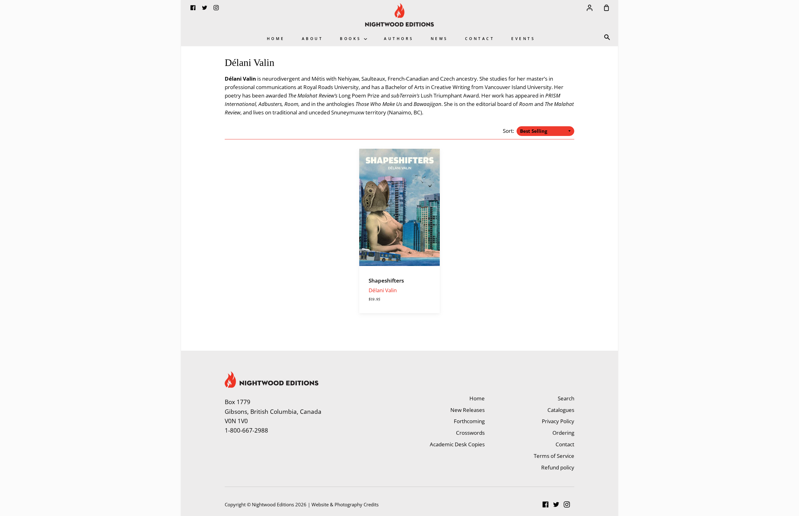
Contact (480, 38)
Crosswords (470, 432)
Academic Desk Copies (457, 444)
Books (352, 38)
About (312, 38)
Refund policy (557, 467)
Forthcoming (469, 421)
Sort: (509, 130)
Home (276, 38)
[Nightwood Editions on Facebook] (545, 504)
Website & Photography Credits (345, 504)
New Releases (467, 409)
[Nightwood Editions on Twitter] (556, 504)
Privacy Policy (558, 421)
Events (523, 38)
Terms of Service (554, 455)
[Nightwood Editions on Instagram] (567, 504)
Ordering (563, 432)
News (439, 38)
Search (566, 398)
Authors (399, 38)
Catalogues (560, 409)
